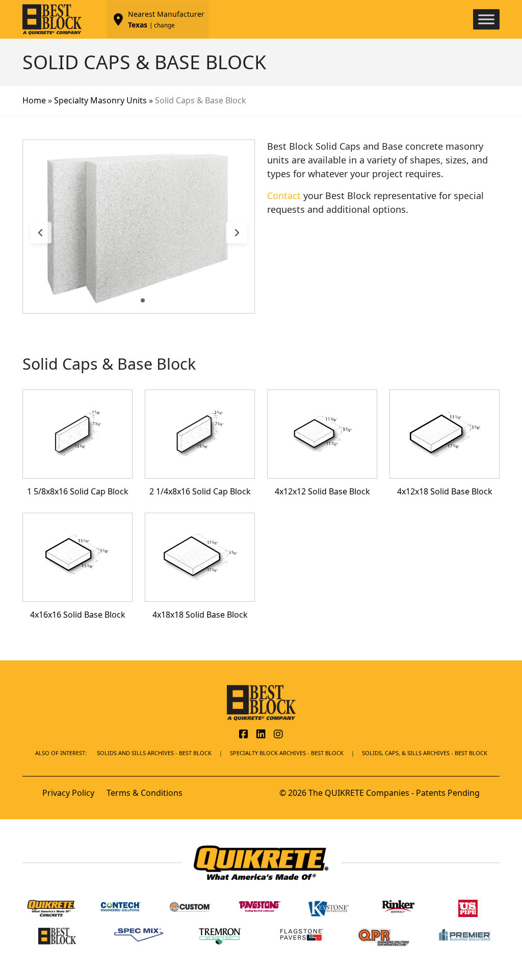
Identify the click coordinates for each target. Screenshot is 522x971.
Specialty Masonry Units (100, 100)
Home (34, 100)
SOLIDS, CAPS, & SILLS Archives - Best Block (424, 753)
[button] (135, 300)
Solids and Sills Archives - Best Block (154, 753)
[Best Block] (261, 701)
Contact (284, 195)
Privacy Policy (68, 792)
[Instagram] (278, 734)
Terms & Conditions (144, 792)
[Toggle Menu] (486, 19)
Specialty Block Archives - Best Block (287, 753)
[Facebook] (243, 734)
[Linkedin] (261, 734)
